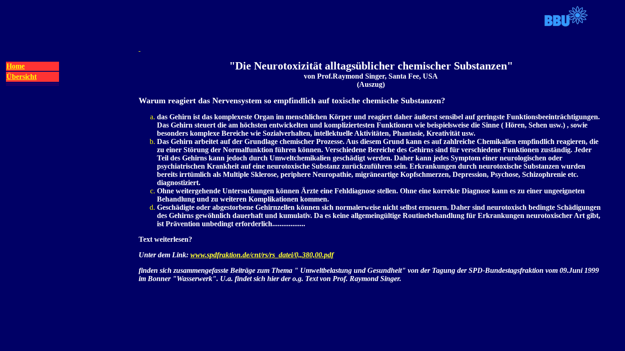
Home (15, 66)
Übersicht (21, 76)
